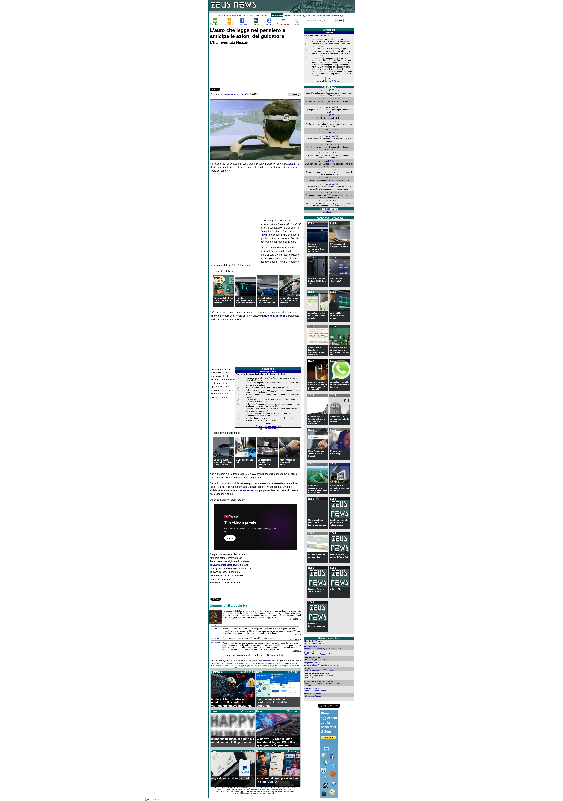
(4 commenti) (293, 751)
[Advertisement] (231, 66)
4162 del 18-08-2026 (330, 121)
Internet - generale (312, 657)
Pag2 (340, 15)
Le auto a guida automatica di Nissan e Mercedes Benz (223, 462)
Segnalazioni (290, 15)
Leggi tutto (271, 617)
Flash (335, 15)
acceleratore (228, 379)
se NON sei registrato (272, 655)
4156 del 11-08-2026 (330, 161)
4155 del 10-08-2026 (330, 169)
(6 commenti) (293, 672)
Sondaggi (300, 15)
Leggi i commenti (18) (268, 429)
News (329, 15)
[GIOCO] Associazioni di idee (316, 643)
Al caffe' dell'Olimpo (313, 641)
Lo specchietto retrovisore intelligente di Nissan (264, 463)
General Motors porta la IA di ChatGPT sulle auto (266, 300)
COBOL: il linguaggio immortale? (318, 654)
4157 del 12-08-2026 (330, 153)
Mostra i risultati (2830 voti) (268, 426)
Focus (249, 15)
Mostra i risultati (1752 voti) (329, 81)
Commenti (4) (294, 94)
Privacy (307, 668)
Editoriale (230, 15)
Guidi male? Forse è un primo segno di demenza (289, 300)
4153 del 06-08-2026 (330, 184)
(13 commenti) (247, 672)
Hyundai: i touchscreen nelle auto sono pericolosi (245, 300)
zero (215, 629)
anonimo (235, 575)
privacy (284, 789)
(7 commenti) (248, 711)
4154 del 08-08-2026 (330, 178)
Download (320, 15)
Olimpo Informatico (328, 638)
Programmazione (312, 663)
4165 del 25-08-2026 (330, 98)
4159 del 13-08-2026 (330, 144)
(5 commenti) (293, 711)
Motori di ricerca (311, 688)
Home (222, 15)
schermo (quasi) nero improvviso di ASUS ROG (324, 649)
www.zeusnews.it (234, 94)
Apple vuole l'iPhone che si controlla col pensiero (223, 300)
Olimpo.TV (309, 652)
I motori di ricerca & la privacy (316, 691)
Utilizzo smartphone (312, 696)
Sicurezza (258, 15)
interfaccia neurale (283, 247)
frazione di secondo (274, 316)
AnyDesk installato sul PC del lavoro (319, 670)
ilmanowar (215, 638)
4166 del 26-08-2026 (330, 90)
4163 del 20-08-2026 (330, 115)
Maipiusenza (277, 15)
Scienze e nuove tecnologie (316, 673)
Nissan (292, 163)
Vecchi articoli (329, 212)
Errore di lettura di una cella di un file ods (321, 665)
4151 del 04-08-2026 (330, 201)
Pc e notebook (310, 646)
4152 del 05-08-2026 (330, 192)
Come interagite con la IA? (315, 659)
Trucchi (266, 15)
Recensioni (240, 15)
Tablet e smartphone (313, 694)
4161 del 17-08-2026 (330, 130)
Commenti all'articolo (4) (228, 605)
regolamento (267, 660)
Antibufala (310, 15)
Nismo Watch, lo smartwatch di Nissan (287, 462)
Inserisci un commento (238, 655)
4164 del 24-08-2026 (330, 107)
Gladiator (215, 625)
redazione (265, 791)
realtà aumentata (249, 490)
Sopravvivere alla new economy (318, 681)
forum (254, 793)
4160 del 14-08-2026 (330, 136)
